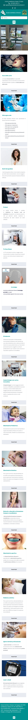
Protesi (5, 207)
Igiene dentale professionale (12, 641)
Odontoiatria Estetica (9, 470)
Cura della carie (7, 75)
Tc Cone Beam (7, 249)
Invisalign (14, 287)
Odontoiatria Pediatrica (10, 425)
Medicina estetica (8, 598)
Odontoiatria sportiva (9, 553)
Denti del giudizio (7, 169)
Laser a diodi (7, 680)
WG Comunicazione (16, 712)
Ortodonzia (6, 336)
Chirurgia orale (6, 115)
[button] (14, 22)
